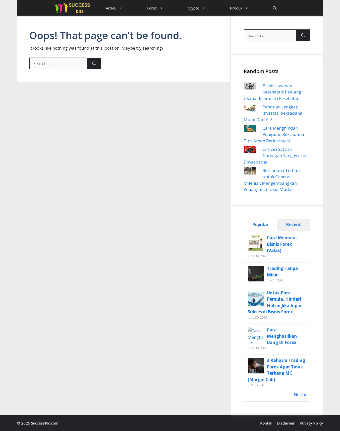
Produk (236, 7)
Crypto (193, 7)
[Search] (94, 63)
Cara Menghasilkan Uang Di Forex (282, 336)
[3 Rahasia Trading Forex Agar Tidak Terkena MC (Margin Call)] (256, 373)
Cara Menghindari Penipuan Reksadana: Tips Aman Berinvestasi (274, 134)
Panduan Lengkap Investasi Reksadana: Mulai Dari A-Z (273, 113)
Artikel (111, 7)
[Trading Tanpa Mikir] (256, 281)
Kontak (266, 423)
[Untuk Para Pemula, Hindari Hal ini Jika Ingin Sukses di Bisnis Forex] (256, 305)
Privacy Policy (311, 423)
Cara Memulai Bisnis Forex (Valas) (282, 244)
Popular (260, 224)
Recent (293, 224)
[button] (275, 8)
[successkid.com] (72, 8)
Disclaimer (286, 423)
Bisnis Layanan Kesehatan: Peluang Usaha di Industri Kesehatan (272, 92)
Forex (152, 7)
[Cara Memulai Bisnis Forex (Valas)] (256, 250)
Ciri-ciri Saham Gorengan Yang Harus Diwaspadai (275, 155)
